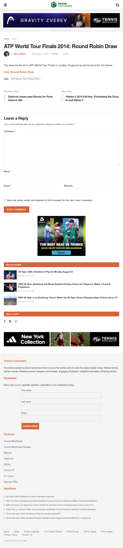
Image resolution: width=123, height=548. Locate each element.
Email (8, 185)
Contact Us (27, 534)
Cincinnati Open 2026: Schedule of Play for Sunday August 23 (33, 513)
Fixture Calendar (31, 531)
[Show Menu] (5, 5)
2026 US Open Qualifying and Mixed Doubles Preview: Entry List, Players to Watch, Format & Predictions (64, 285)
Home (6, 38)
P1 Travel (8, 476)
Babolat (8, 452)
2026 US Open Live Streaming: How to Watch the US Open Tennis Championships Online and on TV (68, 297)
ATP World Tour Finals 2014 (25, 78)
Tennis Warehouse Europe (17, 447)
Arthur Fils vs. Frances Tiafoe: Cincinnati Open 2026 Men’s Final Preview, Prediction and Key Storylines (51, 509)
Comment (10, 131)
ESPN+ (7, 464)
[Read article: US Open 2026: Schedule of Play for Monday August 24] (10, 274)
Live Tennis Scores (53, 531)
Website (68, 185)
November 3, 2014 (40, 53)
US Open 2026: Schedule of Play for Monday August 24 (45, 271)
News (14, 38)
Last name (26, 401)
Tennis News (107, 531)
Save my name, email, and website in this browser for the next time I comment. (50, 200)
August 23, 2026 (27, 276)
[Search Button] (117, 5)
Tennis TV (9, 470)
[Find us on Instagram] (16, 321)
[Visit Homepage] (61, 5)
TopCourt (8, 458)
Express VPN (10, 481)
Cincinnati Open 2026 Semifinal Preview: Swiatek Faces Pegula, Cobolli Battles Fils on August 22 (48, 517)
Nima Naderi (20, 53)
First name (26, 390)
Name (8, 171)
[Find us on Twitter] (10, 321)
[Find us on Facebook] (4, 321)
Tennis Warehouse (13, 441)
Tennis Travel (90, 531)
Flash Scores (73, 531)
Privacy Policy (10, 534)
